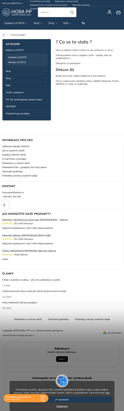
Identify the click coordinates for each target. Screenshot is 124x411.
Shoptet (13, 335)
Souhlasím (63, 399)
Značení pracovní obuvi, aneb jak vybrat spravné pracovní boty (34, 291)
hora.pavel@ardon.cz (13, 192)
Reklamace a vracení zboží (28, 319)
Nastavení (62, 406)
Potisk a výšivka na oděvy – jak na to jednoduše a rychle (31, 279)
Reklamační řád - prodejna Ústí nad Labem (48, 5)
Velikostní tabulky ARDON (15, 146)
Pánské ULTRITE (17, 62)
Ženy (8, 78)
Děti (8, 85)
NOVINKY (11, 106)
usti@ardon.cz (63, 58)
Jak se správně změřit (13, 150)
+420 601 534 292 (11, 196)
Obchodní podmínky (81, 5)
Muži (8, 71)
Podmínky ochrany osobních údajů (45, 8)
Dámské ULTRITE (17, 57)
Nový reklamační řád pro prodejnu (19, 302)
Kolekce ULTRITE (15, 50)
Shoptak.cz (29, 335)
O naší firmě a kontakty (14, 158)
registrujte (82, 83)
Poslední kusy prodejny (18, 113)
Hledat (72, 12)
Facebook (4, 205)
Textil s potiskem (15, 92)
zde (107, 392)
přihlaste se (62, 83)
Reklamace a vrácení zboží (16, 163)
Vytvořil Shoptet (114, 333)
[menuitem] (16, 23)
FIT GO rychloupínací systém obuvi (24, 99)
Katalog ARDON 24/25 (14, 154)
